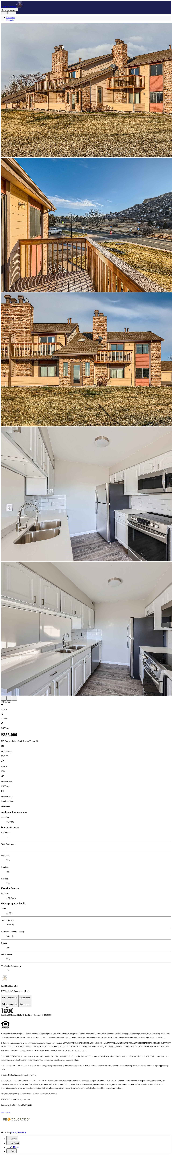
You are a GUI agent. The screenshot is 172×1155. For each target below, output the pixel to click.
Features (10, 20)
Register (11, 13)
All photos (6, 702)
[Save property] (9, 698)
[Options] (3, 698)
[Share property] (14, 698)
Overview (10, 17)
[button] (86, 90)
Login (4, 13)
